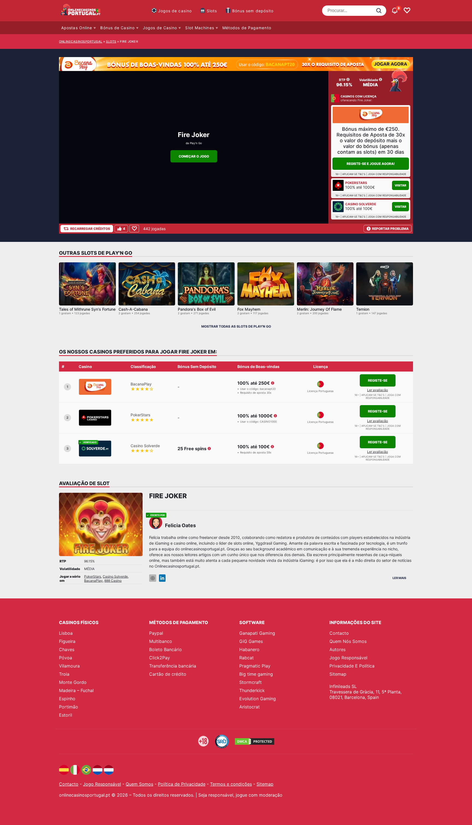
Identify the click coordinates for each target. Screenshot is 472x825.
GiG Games (251, 641)
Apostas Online (76, 27)
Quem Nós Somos (348, 641)
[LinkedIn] (162, 578)
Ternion (362, 309)
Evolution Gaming (257, 698)
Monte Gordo (73, 682)
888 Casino (113, 580)
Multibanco (160, 641)
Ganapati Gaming (257, 633)
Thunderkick (252, 690)
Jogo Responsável (348, 657)
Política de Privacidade (181, 784)
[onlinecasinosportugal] (81, 10)
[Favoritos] (407, 11)
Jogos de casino (175, 10)
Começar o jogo (194, 156)
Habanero (249, 649)
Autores (337, 649)
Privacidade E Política (351, 666)
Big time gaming (256, 674)
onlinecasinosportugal (80, 41)
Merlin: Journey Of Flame (319, 309)
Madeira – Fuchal (76, 690)
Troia (64, 674)
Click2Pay (159, 657)
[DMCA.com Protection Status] (254, 741)
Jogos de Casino (160, 27)
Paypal (156, 633)
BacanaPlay (93, 580)
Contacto (339, 633)
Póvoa (65, 657)
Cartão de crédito (167, 674)
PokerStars (92, 576)
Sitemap (337, 674)
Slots (212, 10)
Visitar (400, 185)
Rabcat (246, 657)
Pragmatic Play (254, 666)
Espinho (67, 698)
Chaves (66, 649)
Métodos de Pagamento (246, 27)
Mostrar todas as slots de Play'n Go (236, 326)
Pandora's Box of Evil (197, 309)
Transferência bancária (172, 666)
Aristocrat (249, 707)
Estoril (65, 715)
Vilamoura (69, 666)
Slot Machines (199, 27)
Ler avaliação (377, 390)
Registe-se (377, 380)
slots (111, 41)
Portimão (68, 707)
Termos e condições (231, 784)
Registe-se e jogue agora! (371, 164)
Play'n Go (196, 143)
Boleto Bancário (165, 649)
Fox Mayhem (248, 309)
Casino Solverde (115, 576)
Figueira (67, 641)
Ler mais (399, 578)
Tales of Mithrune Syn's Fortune (87, 309)
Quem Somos (139, 784)
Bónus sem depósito (253, 10)
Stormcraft (250, 682)
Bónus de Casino (117, 27)
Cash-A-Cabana (133, 309)
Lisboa (66, 633)
